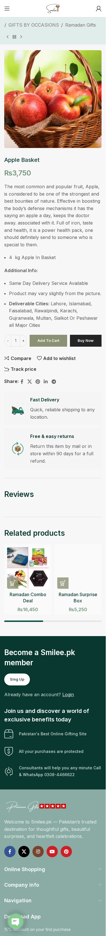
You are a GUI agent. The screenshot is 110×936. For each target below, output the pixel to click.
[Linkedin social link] (46, 381)
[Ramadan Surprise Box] (78, 568)
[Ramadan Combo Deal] (28, 568)
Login (68, 694)
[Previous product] (7, 36)
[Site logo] (53, 8)
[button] (12, 583)
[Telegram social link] (54, 381)
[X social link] (29, 381)
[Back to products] (14, 36)
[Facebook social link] (22, 381)
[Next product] (21, 36)
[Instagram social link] (38, 851)
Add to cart (48, 340)
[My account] (98, 8)
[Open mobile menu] (7, 8)
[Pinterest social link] (38, 381)
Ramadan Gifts (80, 25)
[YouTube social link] (52, 851)
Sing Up (17, 679)
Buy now (86, 340)
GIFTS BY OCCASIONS (33, 25)
